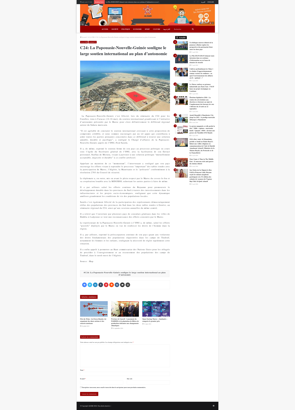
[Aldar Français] (147, 15)
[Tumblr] (100, 285)
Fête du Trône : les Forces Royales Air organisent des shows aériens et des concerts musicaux (93, 321)
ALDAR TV (92, 42)
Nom (82, 370)
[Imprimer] (127, 285)
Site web (129, 379)
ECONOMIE (137, 29)
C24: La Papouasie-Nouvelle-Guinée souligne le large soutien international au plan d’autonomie (125, 273)
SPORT (147, 29)
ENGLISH (211, 2)
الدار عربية (166, 29)
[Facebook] (84, 285)
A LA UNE (91, 37)
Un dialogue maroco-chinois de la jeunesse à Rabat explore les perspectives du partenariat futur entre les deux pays (201, 46)
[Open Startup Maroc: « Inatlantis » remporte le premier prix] (156, 309)
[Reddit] (111, 285)
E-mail (83, 379)
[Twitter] (90, 285)
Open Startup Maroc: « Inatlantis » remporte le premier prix (154, 320)
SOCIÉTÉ (115, 29)
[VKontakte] (117, 285)
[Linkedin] (95, 285)
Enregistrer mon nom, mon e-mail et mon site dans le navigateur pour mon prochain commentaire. (114, 387)
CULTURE (156, 29)
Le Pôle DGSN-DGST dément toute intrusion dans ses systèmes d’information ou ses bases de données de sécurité (141, 2)
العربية (203, 2)
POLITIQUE (125, 29)
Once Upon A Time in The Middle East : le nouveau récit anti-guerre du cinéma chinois (201, 161)
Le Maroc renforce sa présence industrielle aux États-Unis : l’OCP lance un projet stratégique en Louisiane (202, 87)
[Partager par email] (122, 285)
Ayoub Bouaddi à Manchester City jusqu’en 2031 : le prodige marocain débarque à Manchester (202, 117)
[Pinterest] (106, 285)
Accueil (84, 37)
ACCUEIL (105, 29)
